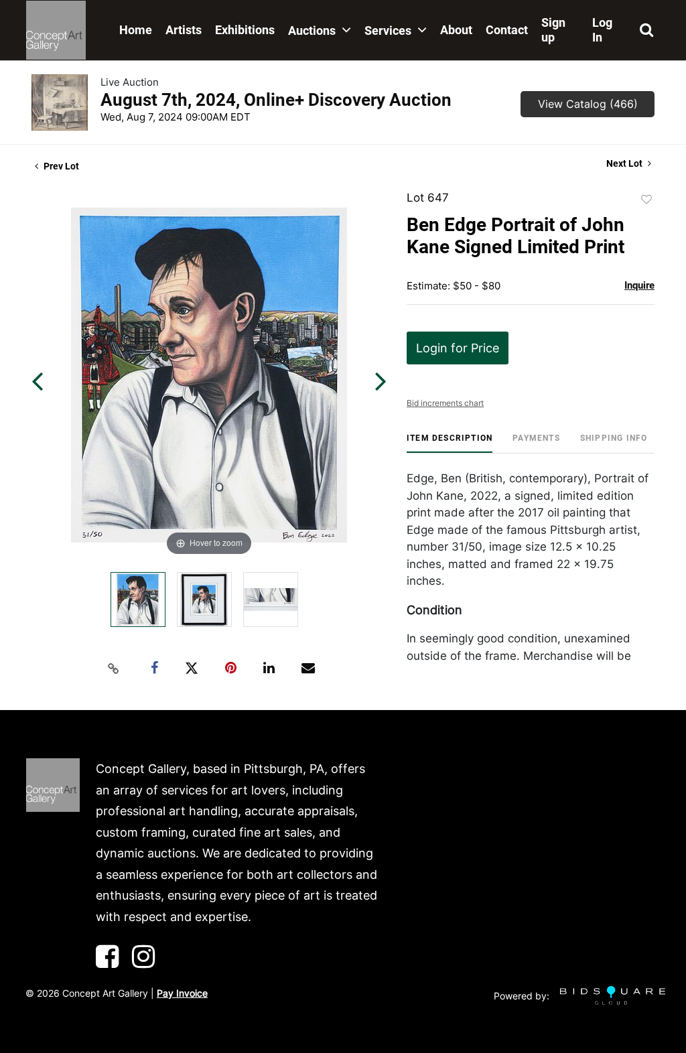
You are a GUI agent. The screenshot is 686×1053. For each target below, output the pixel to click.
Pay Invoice (182, 993)
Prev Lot (60, 166)
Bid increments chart (445, 403)
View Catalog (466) (588, 104)
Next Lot (625, 163)
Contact (507, 30)
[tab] (449, 443)
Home (135, 30)
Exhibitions (245, 30)
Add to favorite (646, 199)
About (456, 30)
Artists (183, 30)
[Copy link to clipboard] (114, 668)
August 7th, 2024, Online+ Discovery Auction (276, 100)
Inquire (639, 285)
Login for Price (457, 348)
